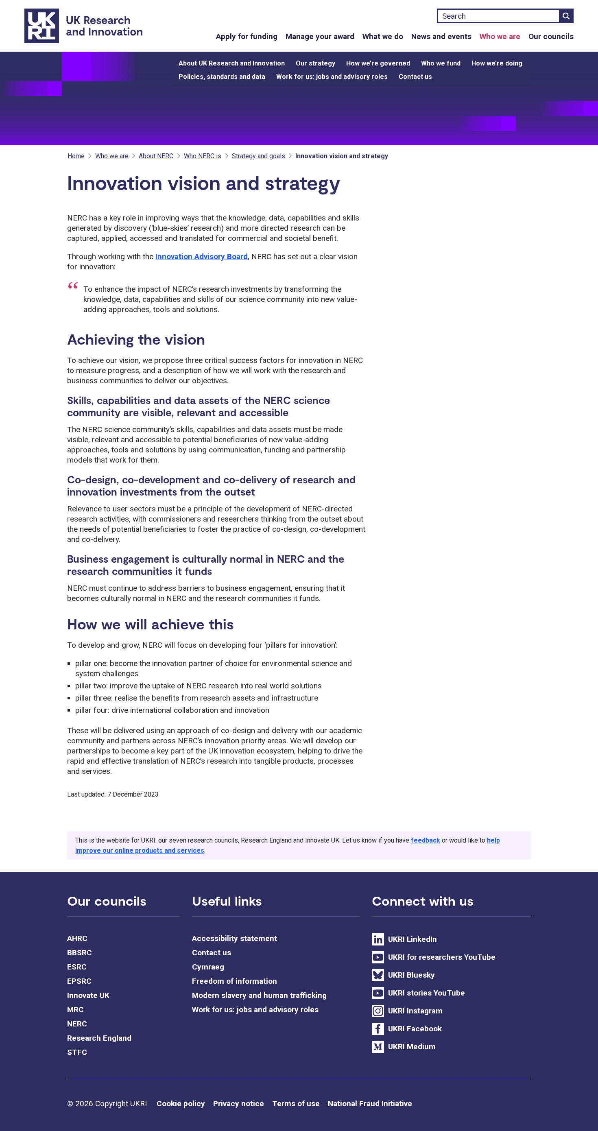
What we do (382, 36)
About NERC (156, 156)
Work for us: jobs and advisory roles (332, 77)
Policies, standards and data (222, 77)
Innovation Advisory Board (201, 256)
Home (76, 156)
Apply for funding (246, 36)
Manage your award (320, 36)
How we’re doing (496, 63)
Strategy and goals (258, 156)
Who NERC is (202, 156)
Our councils (551, 36)
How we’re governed (378, 63)
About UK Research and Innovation (232, 63)
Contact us (415, 77)
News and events (441, 36)
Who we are (500, 36)
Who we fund (441, 63)
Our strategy (315, 63)
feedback (425, 840)
